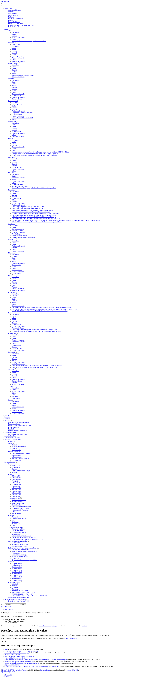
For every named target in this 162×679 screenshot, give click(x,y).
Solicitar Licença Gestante (12, 654)
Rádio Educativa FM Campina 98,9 (22, 118)
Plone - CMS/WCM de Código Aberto (14, 670)
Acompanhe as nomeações (20, 544)
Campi (6, 29)
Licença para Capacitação (19, 555)
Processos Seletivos (14, 452)
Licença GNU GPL (72, 670)
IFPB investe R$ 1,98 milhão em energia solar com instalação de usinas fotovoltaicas (37, 365)
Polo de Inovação (13, 427)
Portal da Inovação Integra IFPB (17, 430)
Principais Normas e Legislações (21, 506)
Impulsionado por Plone (8, 672)
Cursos (14, 48)
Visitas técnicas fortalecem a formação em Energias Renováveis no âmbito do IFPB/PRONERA (40, 152)
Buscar (24, 604)
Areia (10, 30)
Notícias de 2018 (17, 577)
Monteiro (11, 253)
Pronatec (14, 89)
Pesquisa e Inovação (18, 229)
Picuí (9, 313)
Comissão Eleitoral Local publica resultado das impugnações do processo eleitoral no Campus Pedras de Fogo (44, 309)
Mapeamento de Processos (20, 510)
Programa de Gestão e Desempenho (22, 112)
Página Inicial (16, 543)
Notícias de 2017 (17, 578)
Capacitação (15, 589)
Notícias (14, 256)
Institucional (8, 8)
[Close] (1, 5)
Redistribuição (16, 505)
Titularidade (15, 522)
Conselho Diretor (17, 56)
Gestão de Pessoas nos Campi (21, 471)
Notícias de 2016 (17, 580)
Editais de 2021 (16, 486)
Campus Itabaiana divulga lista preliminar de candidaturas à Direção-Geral (34, 188)
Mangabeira (11, 239)
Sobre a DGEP (16, 465)
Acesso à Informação (18, 37)
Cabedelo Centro (13, 63)
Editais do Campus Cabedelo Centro (23, 75)
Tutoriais (14, 585)
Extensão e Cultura (17, 230)
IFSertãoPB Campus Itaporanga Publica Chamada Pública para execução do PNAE (37, 222)
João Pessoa (11, 224)
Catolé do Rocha (13, 121)
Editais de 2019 (16, 489)
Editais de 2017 (16, 493)
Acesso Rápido (16, 273)
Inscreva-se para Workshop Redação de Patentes (18, 661)
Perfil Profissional (13, 27)
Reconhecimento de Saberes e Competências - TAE (27, 539)
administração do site (70, 638)
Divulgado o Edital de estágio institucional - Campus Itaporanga (31, 212)
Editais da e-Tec (16, 457)
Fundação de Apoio (14, 424)
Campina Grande (13, 101)
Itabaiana (11, 172)
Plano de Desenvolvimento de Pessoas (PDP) (25, 551)
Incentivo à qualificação (19, 532)
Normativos (15, 558)
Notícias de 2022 (17, 570)
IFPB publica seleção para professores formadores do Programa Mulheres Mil (35, 367)
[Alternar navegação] (1, 3)
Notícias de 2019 (17, 575)
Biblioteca (15, 396)
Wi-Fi (13, 395)
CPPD (14, 525)
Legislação (15, 587)
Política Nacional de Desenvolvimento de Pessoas (23, 548)
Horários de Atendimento (15, 23)
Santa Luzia (11, 352)
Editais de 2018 (16, 491)
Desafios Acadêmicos (18, 232)
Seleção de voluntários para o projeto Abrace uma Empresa (21, 663)
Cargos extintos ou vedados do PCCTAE (24, 537)
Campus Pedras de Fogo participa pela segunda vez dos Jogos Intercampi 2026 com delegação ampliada (43, 307)
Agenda (14, 472)
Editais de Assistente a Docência (21, 453)
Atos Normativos (13, 15)
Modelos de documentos (19, 500)
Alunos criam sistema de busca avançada (16, 653)
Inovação (7, 420)
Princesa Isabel (12, 333)
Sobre (10, 464)
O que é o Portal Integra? (11, 665)
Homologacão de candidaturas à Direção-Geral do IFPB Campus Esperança (34, 155)
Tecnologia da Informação (19, 186)
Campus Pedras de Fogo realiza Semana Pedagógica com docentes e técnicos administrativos (31, 666)
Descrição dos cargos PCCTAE (21, 536)
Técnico (14, 445)
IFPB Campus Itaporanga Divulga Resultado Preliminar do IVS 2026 (32, 210)
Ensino (14, 34)
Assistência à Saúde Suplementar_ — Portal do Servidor (21, 651)
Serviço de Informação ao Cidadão (14, 599)
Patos (9, 275)
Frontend (84, 626)
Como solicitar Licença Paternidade (15, 658)
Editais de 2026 (16, 476)
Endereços (11, 17)
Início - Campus (16, 44)
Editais (14, 59)
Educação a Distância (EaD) (12, 439)
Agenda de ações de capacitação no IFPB (24, 560)
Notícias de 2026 (17, 563)
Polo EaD (11, 429)
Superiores (15, 448)
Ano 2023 (15, 481)
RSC (13, 520)
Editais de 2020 (16, 488)
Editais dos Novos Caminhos (20, 458)
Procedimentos (16, 513)
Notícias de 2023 (17, 568)
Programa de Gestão (18, 136)
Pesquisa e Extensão (18, 340)
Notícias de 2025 (17, 565)
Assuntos (14, 39)
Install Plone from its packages (48, 626)
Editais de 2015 (16, 496)
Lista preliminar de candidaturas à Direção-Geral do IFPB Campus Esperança (35, 153)
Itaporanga (11, 190)
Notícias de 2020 (17, 573)
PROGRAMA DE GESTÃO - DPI (22, 594)
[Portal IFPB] (5, 1)
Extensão (14, 36)
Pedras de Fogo (12, 292)
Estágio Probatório (17, 530)
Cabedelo (11, 43)
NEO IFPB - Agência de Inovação (18, 422)
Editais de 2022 (16, 483)
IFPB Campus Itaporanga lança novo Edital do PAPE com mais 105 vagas (34, 217)
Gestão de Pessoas (17, 184)
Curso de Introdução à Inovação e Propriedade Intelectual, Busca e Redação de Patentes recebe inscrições (35, 659)
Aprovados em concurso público (17, 541)
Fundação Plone (45, 670)
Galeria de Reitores (14, 22)
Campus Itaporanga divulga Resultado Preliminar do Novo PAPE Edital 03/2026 (36, 218)
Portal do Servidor (9, 462)
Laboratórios (16, 398)
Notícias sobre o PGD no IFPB (21, 590)
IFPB (6, 649)
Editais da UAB (16, 455)
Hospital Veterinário (18, 407)
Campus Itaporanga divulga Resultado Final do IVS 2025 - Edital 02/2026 (34, 215)
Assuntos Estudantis (10, 436)
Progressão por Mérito (18, 529)
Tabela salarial (16, 524)
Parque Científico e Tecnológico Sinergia (20, 425)
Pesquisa (14, 51)
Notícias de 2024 (17, 567)
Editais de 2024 (16, 479)
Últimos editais (16, 484)
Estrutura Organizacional (15, 18)
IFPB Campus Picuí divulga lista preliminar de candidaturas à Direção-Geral (34, 329)
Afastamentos (16, 553)
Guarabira (11, 157)
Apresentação (16, 467)
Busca (2, 604)
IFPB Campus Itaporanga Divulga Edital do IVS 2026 (28, 206)
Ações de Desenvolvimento (20, 556)
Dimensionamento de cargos (20, 508)
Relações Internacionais (11, 432)
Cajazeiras (11, 78)
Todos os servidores (14, 498)
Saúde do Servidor (17, 501)
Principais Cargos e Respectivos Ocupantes (21, 25)
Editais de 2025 (16, 477)
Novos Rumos (16, 460)
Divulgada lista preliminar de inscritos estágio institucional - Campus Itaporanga (35, 213)
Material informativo (18, 503)
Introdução (15, 584)
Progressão (15, 517)
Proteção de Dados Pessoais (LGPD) (19, 601)
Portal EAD (11, 441)
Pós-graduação (16, 450)
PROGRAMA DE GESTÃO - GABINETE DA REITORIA (30, 596)
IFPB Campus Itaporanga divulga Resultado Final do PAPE (29, 208)
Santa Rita (11, 369)
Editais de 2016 (16, 494)
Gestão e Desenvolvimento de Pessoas (23, 237)
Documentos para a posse (19, 546)
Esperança (11, 138)
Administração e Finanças (19, 235)
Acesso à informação (18, 384)
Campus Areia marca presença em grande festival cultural (29, 41)
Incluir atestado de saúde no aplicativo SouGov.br (19, 656)
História (10, 20)
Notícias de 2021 (17, 572)
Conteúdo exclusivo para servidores (18, 597)
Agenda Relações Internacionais (17, 434)
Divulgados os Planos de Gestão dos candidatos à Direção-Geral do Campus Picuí (36, 331)
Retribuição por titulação (19, 518)
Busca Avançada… (6, 606)
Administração (16, 95)
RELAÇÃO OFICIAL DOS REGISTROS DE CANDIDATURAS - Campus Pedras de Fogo (40, 311)
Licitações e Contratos (18, 364)
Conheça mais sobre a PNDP (20, 549)
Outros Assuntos (17, 114)
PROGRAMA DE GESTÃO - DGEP (23, 592)
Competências (12, 13)
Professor (11, 515)
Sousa (10, 400)
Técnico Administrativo (15, 527)
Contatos (11, 12)
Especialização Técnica (19, 446)
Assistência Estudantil (18, 61)
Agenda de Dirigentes (14, 10)
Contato (14, 295)
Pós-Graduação (16, 234)
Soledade (11, 386)
